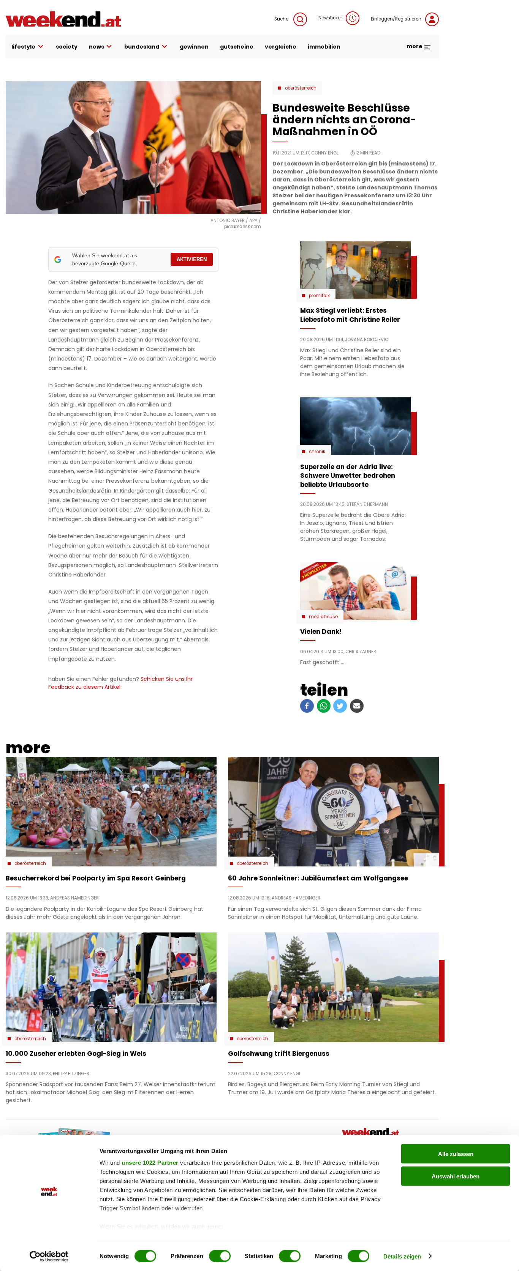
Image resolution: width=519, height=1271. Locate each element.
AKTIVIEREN (192, 259)
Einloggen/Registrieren (396, 19)
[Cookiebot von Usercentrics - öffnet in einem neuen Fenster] (49, 1256)
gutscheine (236, 46)
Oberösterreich (300, 88)
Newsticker (330, 18)
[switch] (220, 1256)
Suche (282, 19)
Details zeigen (402, 1256)
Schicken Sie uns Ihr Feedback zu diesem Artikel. (120, 683)
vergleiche (280, 46)
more (415, 46)
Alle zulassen (455, 1154)
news (96, 46)
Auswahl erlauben (455, 1176)
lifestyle (23, 46)
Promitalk (319, 296)
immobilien (324, 46)
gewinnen (194, 46)
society (67, 46)
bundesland (141, 46)
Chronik (317, 452)
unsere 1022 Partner (150, 1162)
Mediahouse (323, 617)
